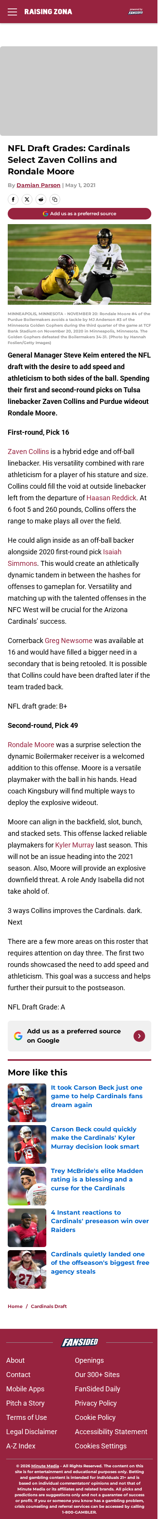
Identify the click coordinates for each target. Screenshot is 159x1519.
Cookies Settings (101, 1446)
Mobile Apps (25, 1389)
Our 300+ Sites (97, 1374)
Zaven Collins (28, 451)
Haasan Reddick (111, 498)
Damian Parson (39, 185)
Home (15, 1306)
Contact (18, 1374)
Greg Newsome (69, 640)
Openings (89, 1360)
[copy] (54, 199)
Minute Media (45, 1465)
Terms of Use (26, 1417)
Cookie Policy (95, 1417)
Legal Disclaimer (31, 1432)
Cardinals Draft (49, 1306)
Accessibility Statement (111, 1432)
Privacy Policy (96, 1403)
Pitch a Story (25, 1403)
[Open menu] (12, 11)
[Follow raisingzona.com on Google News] (139, 1036)
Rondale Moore (31, 745)
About (15, 1360)
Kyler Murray (74, 845)
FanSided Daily (97, 1389)
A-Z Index (21, 1446)
